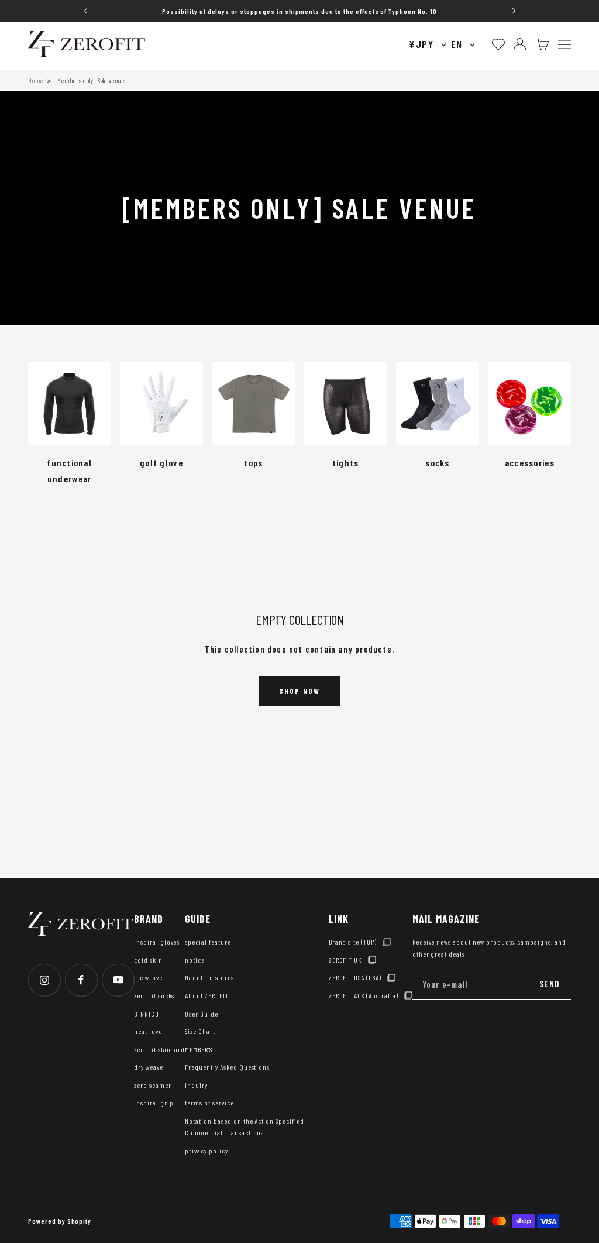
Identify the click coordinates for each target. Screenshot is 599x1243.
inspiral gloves (157, 942)
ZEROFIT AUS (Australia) (363, 995)
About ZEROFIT (206, 995)
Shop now (299, 691)
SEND (549, 984)
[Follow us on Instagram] (44, 980)
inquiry (196, 1085)
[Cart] (542, 44)
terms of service (209, 1102)
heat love (148, 1031)
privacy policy (206, 1150)
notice (195, 960)
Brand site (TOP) (353, 942)
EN (458, 43)
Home (35, 80)
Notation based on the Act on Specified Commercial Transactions (244, 1127)
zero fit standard (159, 1049)
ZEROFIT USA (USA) (355, 977)
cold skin (148, 960)
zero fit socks (154, 995)
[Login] (519, 44)
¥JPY (422, 43)
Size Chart (200, 1031)
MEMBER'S (198, 1049)
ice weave (148, 977)
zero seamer (152, 1085)
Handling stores (209, 977)
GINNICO (146, 1013)
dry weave (148, 1067)
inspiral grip (153, 1102)
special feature (207, 942)
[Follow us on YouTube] (118, 980)
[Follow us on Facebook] (81, 980)
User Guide (201, 1013)
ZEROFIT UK (346, 960)
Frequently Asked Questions (227, 1067)
